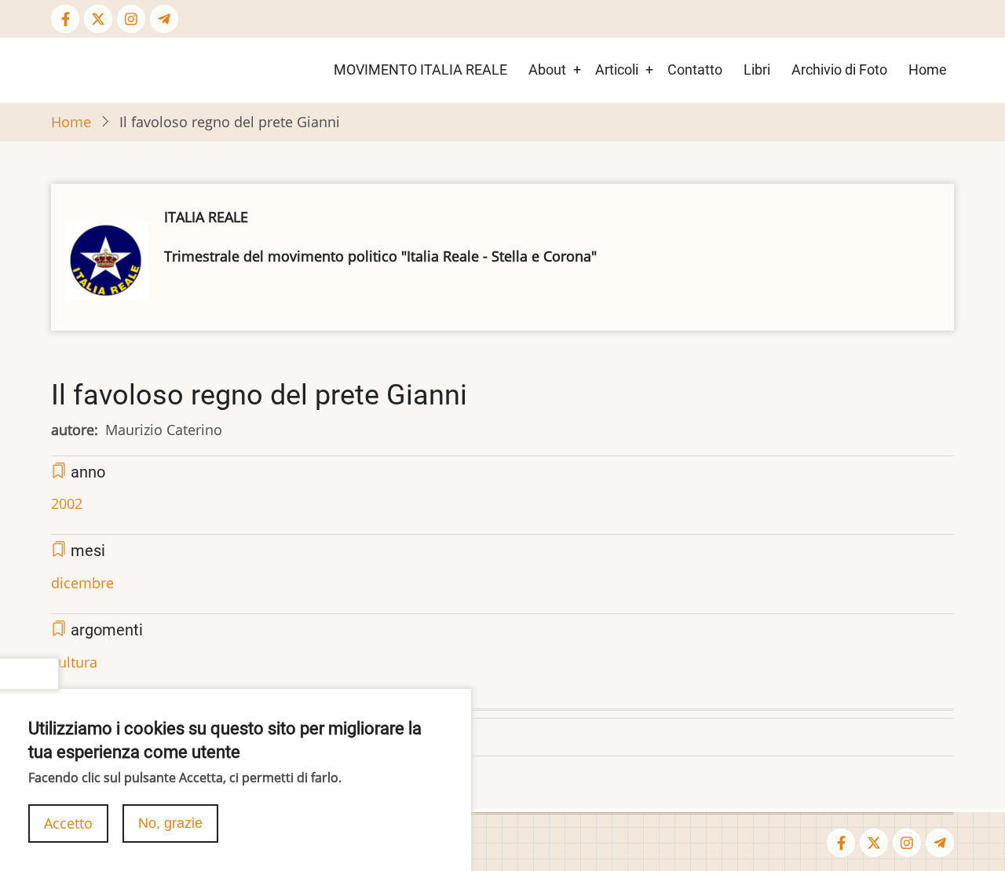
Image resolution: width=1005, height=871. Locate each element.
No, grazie (170, 823)
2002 (66, 503)
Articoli (616, 69)
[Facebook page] (65, 19)
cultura (74, 662)
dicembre (82, 582)
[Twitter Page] (98, 19)
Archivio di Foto (839, 69)
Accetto (68, 823)
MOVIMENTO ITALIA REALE (420, 69)
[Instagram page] (131, 19)
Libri (757, 69)
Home (927, 69)
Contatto (694, 69)
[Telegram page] (164, 19)
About (547, 69)
